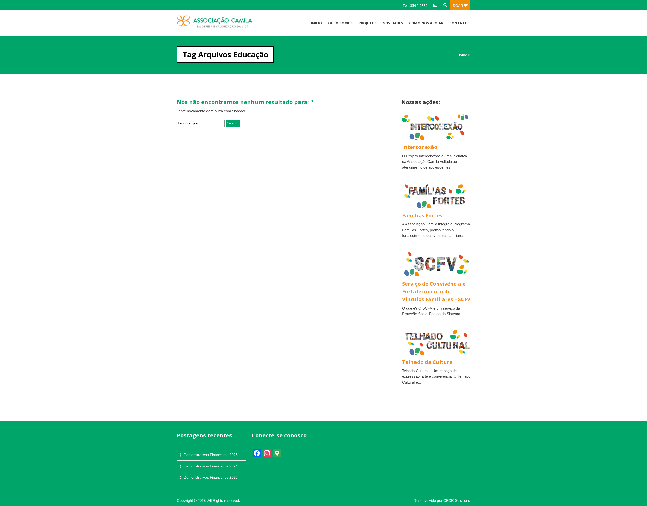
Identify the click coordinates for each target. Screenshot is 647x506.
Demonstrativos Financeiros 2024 (211, 466)
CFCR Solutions (456, 500)
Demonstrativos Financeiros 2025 (211, 455)
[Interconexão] (436, 127)
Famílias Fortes (422, 215)
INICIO (316, 23)
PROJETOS (368, 23)
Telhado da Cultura (427, 362)
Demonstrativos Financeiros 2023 (211, 477)
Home (462, 55)
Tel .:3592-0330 (415, 5)
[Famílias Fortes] (436, 195)
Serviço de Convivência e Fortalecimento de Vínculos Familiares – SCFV (436, 291)
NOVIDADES (393, 23)
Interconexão (419, 147)
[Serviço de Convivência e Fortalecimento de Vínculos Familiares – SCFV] (436, 263)
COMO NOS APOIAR (426, 23)
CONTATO (458, 23)
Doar (458, 6)
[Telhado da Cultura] (436, 342)
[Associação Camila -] (220, 21)
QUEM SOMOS (340, 23)
